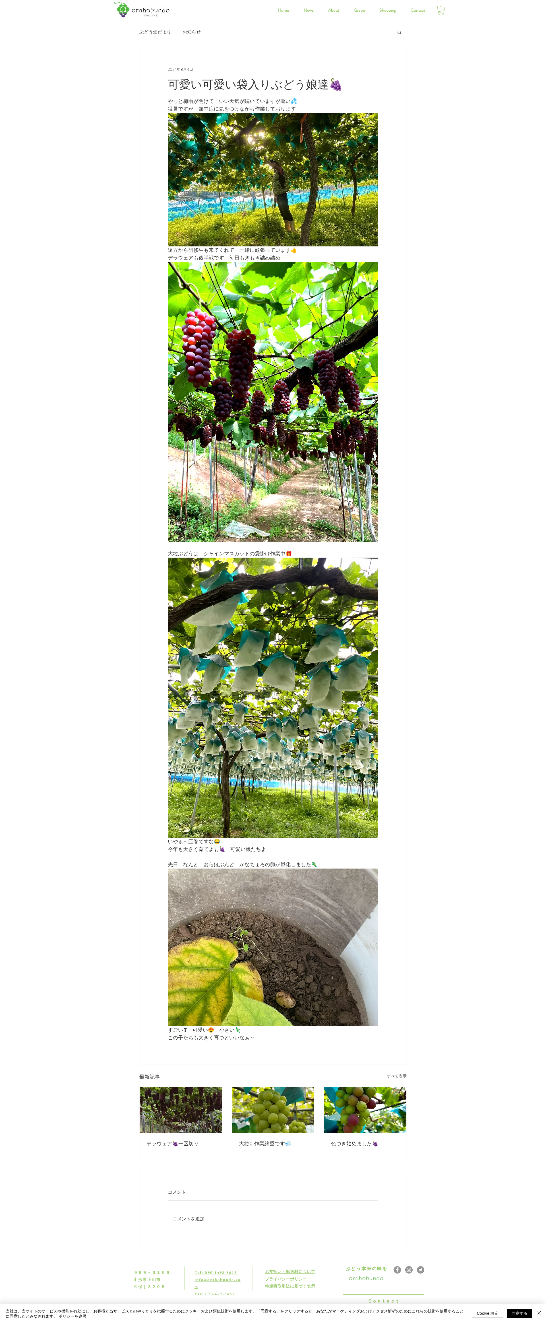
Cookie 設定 (488, 1313)
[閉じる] (539, 1313)
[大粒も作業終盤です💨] (273, 1110)
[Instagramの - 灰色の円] (409, 1270)
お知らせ (192, 32)
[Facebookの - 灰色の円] (397, 1270)
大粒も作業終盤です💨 (265, 1143)
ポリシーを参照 (72, 1316)
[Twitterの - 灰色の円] (420, 1270)
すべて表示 (397, 1076)
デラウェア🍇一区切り (172, 1143)
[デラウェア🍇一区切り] (181, 1110)
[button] (441, 10)
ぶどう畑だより (155, 32)
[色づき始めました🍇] (365, 1110)
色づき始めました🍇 (354, 1143)
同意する (520, 1313)
